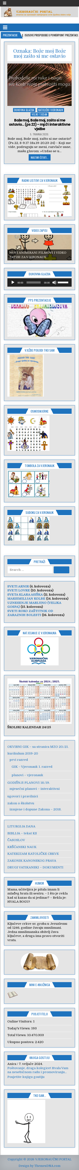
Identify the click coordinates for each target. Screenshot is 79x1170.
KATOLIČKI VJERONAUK (50, 110)
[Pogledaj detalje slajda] (39, 201)
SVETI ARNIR (18, 586)
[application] (39, 282)
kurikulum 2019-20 (22, 753)
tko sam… (39, 1097)
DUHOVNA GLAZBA (24, 110)
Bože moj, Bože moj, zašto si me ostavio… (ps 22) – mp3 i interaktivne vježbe (39, 124)
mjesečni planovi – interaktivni (34, 789)
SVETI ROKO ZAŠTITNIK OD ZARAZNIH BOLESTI (30, 613)
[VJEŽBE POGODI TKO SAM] (25, 395)
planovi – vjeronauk (27, 775)
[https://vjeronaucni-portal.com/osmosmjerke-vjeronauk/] (28, 450)
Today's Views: (19, 1028)
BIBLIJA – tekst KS (22, 833)
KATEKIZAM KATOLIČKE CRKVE (33, 854)
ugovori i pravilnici (22, 796)
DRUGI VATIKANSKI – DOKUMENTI (35, 867)
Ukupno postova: (21, 1042)
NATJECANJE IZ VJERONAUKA (39, 633)
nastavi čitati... (39, 157)
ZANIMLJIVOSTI (39, 917)
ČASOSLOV (16, 840)
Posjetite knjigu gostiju (25, 1079)
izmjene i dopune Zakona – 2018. (35, 809)
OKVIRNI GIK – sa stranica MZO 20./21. (37, 747)
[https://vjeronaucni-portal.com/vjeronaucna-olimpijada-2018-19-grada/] (39, 651)
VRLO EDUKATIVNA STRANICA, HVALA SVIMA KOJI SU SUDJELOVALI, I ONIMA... (38, 1072)
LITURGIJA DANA (21, 826)
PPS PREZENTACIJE (39, 300)
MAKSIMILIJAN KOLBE (26, 598)
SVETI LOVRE (18, 590)
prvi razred (18, 760)
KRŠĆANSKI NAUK (21, 847)
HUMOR (39, 883)
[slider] (64, 282)
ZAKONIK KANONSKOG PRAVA (31, 861)
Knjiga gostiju (39, 1057)
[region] (39, 201)
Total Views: (17, 1035)
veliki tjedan (39, 114)
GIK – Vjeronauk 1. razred (32, 767)
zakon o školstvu (20, 803)
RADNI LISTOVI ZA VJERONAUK (40, 180)
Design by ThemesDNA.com (39, 1168)
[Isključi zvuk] (54, 282)
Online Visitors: (20, 1021)
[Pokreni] (13, 282)
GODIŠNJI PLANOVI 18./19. (28, 783)
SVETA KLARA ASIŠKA (25, 594)
